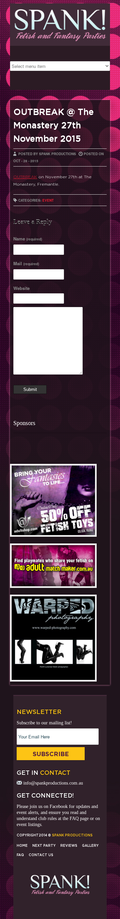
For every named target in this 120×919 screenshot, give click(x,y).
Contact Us (41, 855)
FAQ (74, 818)
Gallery (90, 845)
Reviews (68, 845)
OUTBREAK (25, 177)
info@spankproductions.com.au (53, 783)
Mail (26, 263)
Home (22, 845)
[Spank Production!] (60, 42)
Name (27, 238)
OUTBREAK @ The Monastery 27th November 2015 (53, 125)
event (48, 200)
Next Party (44, 845)
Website (21, 288)
